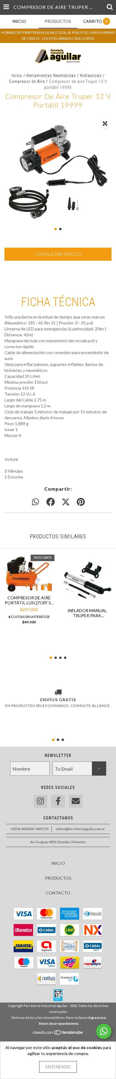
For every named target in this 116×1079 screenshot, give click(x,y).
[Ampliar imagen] (105, 123)
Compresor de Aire (27, 81)
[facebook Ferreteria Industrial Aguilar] (58, 801)
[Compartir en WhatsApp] (35, 502)
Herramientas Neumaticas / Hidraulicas (64, 75)
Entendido (58, 1066)
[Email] (75, 801)
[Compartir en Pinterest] (81, 502)
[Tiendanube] (58, 1034)
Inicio (17, 75)
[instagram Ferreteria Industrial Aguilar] (40, 801)
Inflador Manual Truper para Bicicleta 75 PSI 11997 (87, 613)
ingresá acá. (97, 1017)
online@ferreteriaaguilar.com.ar (80, 829)
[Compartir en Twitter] (66, 502)
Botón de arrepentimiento (59, 1023)
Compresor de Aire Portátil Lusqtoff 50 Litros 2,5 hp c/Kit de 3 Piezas (29, 600)
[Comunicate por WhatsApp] (104, 1031)
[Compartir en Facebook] (50, 502)
